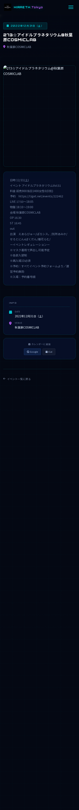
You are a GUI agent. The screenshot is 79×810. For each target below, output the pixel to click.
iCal (50, 351)
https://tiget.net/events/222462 (40, 196)
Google (33, 351)
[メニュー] (71, 7)
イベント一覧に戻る (19, 379)
